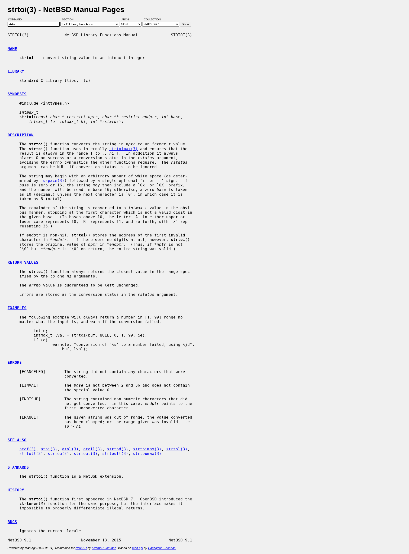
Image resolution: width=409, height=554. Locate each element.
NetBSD (81, 548)
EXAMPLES (17, 308)
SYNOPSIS (17, 94)
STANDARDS (18, 467)
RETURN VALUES (23, 262)
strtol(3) (176, 449)
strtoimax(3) (123, 149)
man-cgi (137, 548)
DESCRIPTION (21, 135)
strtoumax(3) (147, 453)
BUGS (12, 522)
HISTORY (16, 490)
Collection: (152, 19)
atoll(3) (92, 449)
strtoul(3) (86, 453)
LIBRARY (16, 71)
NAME (12, 48)
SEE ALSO (17, 440)
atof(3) (27, 449)
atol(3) (70, 449)
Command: (16, 19)
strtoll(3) (31, 453)
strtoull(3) (115, 453)
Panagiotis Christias (162, 548)
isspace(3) (52, 180)
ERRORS (15, 362)
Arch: (127, 19)
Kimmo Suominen (104, 548)
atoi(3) (49, 449)
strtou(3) (58, 453)
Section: (69, 19)
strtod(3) (117, 449)
